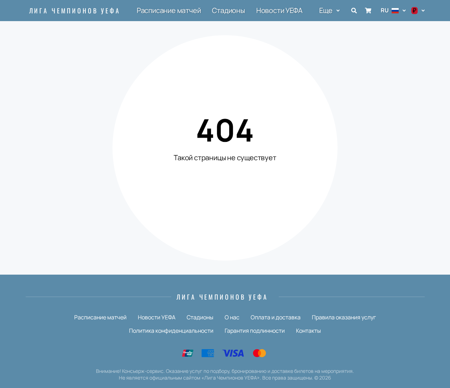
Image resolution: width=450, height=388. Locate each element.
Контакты (308, 330)
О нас (232, 317)
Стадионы (228, 10)
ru (385, 10)
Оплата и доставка (276, 317)
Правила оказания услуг (344, 317)
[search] (354, 11)
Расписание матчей (169, 10)
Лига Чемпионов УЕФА (75, 10)
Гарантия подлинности (255, 330)
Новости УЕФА (279, 10)
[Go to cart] (368, 11)
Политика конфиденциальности (171, 330)
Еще (325, 10)
